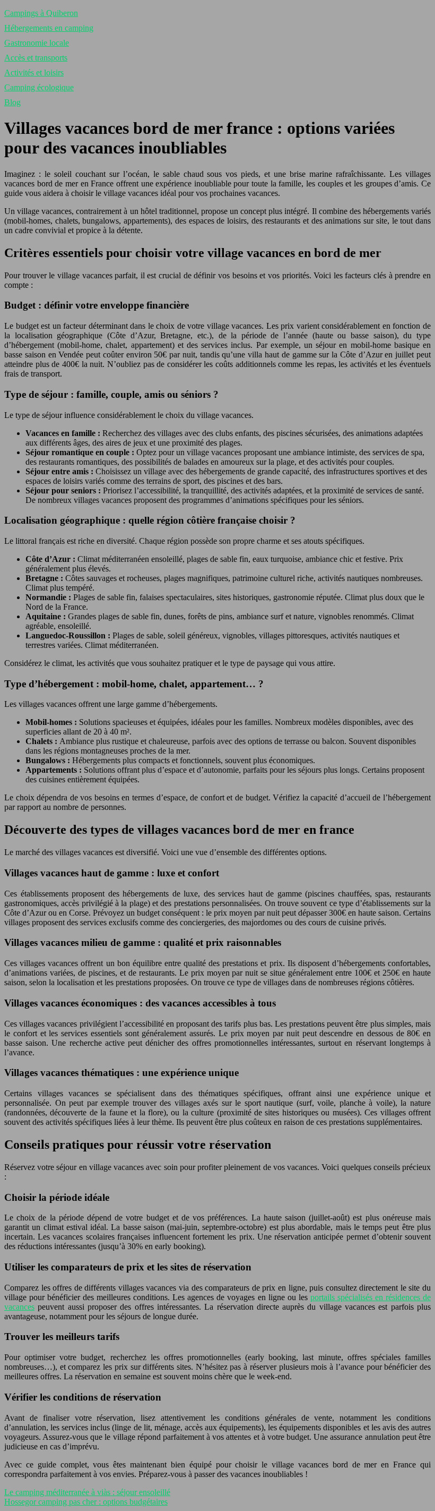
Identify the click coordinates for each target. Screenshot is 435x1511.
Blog (12, 102)
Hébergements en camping (48, 27)
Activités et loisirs (34, 72)
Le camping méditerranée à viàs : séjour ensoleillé (87, 1492)
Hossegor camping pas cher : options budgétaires (86, 1501)
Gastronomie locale (36, 42)
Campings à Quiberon (41, 13)
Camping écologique (39, 87)
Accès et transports (35, 57)
